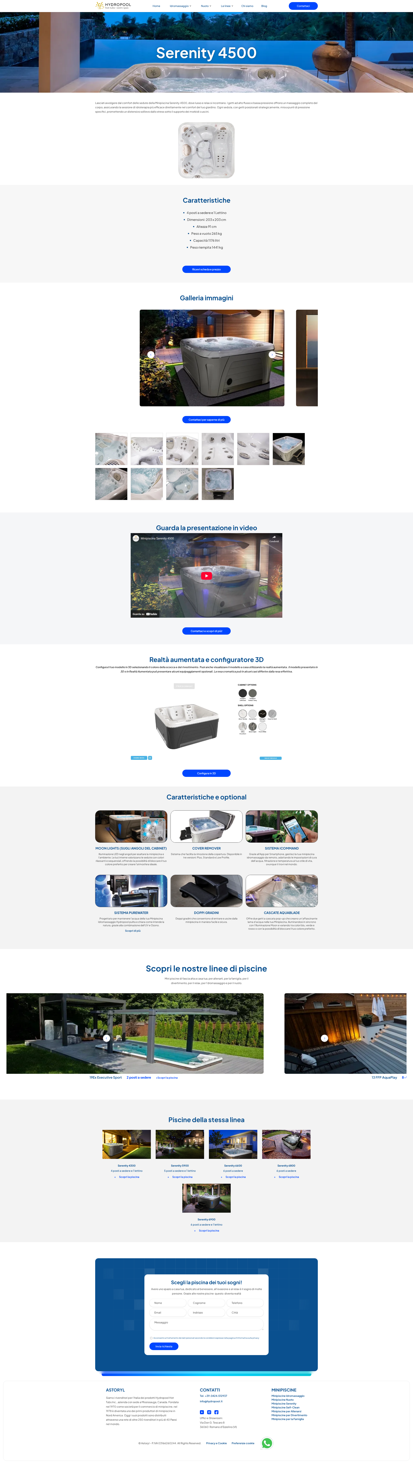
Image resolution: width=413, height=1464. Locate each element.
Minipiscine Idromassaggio (288, 1395)
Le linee (226, 6)
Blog (264, 6)
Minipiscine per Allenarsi (286, 1411)
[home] (113, 6)
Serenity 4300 (127, 1165)
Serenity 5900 (180, 1165)
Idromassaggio (179, 6)
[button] (179, 6)
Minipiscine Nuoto (283, 1399)
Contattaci (303, 6)
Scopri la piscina (126, 1177)
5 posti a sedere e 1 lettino (180, 1170)
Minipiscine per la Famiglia (288, 1419)
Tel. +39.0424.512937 (213, 1395)
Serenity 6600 (233, 1165)
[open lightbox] (111, 450)
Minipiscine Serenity (284, 1403)
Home (156, 6)
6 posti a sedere (233, 1170)
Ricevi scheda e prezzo (206, 269)
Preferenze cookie (243, 1443)
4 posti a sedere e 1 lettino (126, 1170)
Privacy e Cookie (216, 1443)
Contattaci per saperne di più (206, 419)
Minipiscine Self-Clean (285, 1407)
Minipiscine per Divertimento (289, 1415)
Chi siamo (247, 6)
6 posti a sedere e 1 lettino (206, 1224)
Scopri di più (133, 930)
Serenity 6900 (181, 1077)
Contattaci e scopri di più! (206, 631)
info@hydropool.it (211, 1401)
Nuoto (205, 6)
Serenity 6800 (286, 1165)
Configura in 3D (206, 773)
